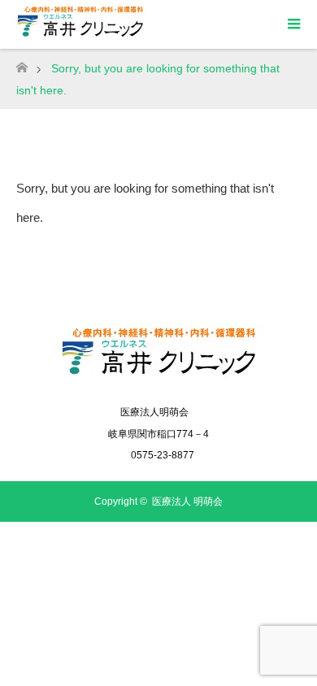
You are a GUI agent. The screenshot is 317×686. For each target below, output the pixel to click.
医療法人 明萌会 (187, 501)
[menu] (292, 24)
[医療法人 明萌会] (159, 378)
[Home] (21, 63)
